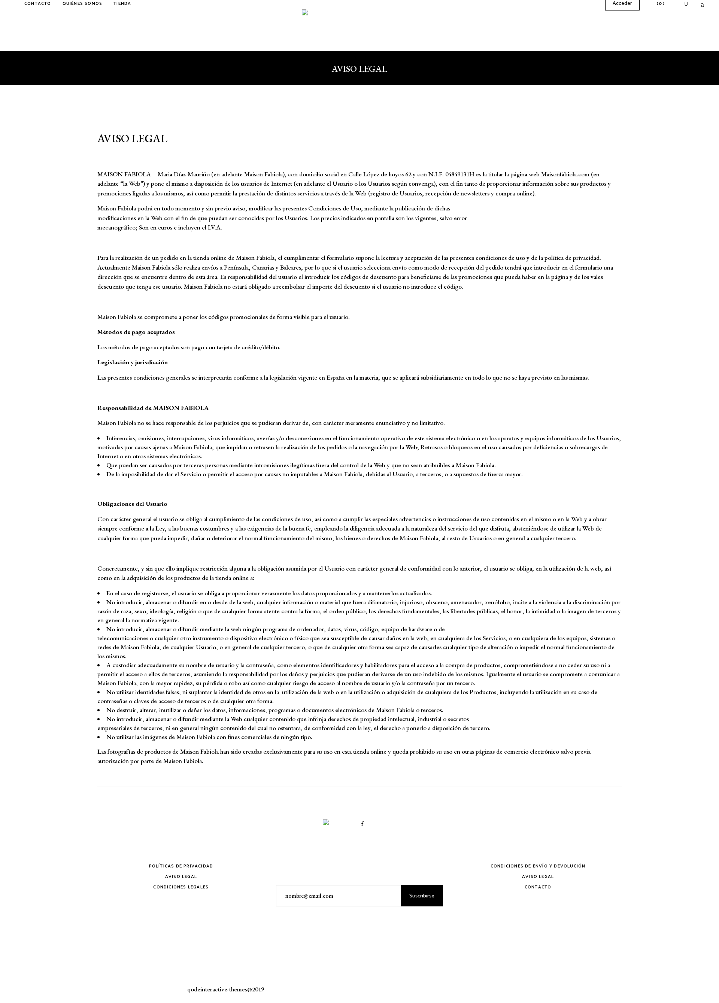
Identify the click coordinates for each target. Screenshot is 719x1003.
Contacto (538, 887)
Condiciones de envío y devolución (538, 866)
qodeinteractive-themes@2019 (225, 989)
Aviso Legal (181, 876)
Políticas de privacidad (181, 866)
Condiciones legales (181, 887)
